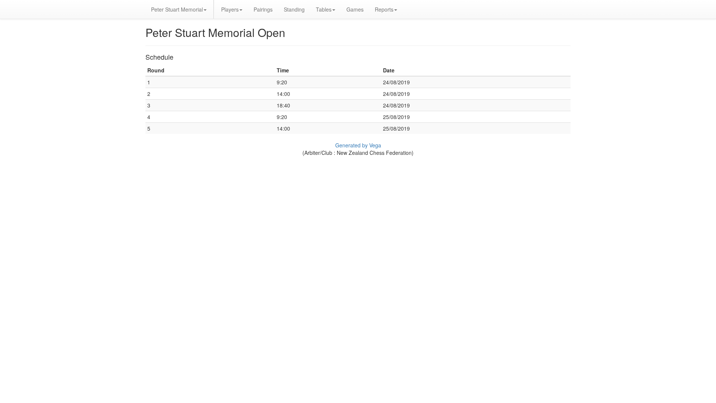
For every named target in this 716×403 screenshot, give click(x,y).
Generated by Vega (358, 145)
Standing (294, 9)
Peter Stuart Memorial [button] (177, 9)
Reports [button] (384, 9)
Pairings (263, 9)
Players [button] (230, 9)
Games (355, 9)
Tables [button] (324, 9)
